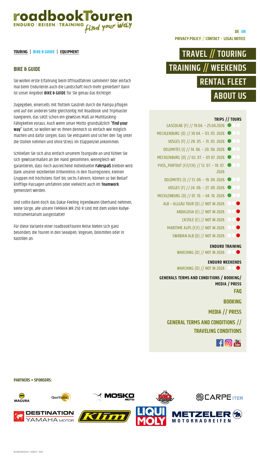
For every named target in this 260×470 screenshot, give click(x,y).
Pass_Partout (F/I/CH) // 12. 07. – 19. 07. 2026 (191, 168)
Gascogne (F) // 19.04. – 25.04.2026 (195, 125)
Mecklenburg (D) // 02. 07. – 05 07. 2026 (191, 157)
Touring (21, 52)
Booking (232, 301)
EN (243, 31)
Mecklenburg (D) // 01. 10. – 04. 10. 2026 (191, 195)
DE (237, 31)
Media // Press (225, 312)
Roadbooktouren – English (25, 452)
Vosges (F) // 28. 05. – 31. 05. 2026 (196, 141)
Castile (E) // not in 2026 (203, 219)
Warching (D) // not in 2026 (200, 252)
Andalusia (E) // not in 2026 (201, 211)
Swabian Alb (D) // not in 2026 (198, 236)
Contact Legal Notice (226, 39)
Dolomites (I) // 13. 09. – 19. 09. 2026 (194, 179)
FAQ (238, 291)
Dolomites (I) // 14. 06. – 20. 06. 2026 (193, 149)
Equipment (69, 52)
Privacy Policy (189, 39)
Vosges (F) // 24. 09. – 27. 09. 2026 (196, 187)
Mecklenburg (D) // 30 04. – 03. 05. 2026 (191, 133)
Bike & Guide (44, 52)
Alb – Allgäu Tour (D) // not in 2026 (194, 203)
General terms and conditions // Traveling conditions (204, 327)
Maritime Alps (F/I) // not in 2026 (195, 228)
